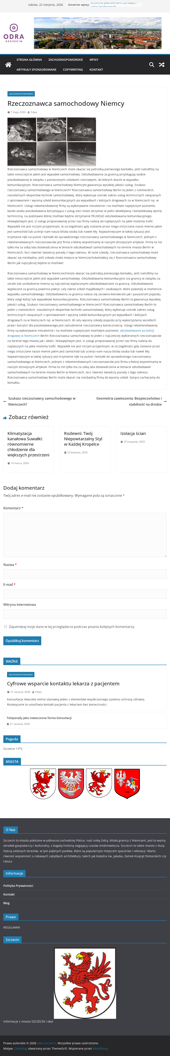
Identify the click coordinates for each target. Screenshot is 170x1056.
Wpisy (94, 60)
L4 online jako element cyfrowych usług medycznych (114, 7)
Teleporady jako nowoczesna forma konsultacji (39, 718)
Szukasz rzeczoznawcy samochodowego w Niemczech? (41, 401)
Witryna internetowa (19, 604)
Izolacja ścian (133, 433)
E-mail (9, 584)
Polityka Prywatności (18, 886)
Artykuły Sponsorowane (36, 69)
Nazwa (10, 564)
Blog (6, 903)
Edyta (34, 112)
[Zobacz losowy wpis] (162, 65)
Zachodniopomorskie (66, 60)
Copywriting (73, 69)
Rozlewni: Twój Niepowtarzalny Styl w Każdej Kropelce (83, 439)
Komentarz (13, 508)
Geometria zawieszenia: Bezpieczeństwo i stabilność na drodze (129, 401)
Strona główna (29, 60)
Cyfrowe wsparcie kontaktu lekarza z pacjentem (63, 683)
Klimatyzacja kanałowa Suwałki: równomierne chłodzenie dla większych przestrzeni (28, 444)
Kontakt (96, 69)
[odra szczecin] (8, 65)
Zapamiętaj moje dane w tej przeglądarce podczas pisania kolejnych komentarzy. (72, 626)
